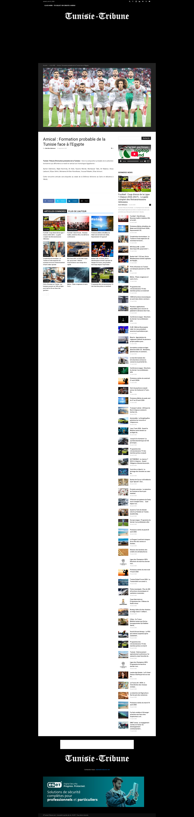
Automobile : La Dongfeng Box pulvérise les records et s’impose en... (140, 420)
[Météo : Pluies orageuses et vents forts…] (78, 275)
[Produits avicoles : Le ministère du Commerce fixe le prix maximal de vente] (123, 491)
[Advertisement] (78, 154)
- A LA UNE (52, 65)
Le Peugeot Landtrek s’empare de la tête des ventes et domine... (140, 541)
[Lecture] (121, 161)
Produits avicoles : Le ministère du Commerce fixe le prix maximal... (140, 491)
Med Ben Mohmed (50, 148)
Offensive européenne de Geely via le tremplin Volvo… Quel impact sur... (140, 501)
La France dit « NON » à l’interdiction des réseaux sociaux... (138, 685)
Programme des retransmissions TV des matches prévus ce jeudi (138, 451)
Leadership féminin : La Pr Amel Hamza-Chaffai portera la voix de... (140, 674)
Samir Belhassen (122, 204)
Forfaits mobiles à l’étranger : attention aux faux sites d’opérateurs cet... (140, 714)
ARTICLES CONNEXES (55, 211)
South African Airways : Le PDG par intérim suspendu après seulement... (140, 633)
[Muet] (145, 161)
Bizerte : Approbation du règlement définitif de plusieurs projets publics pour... (140, 339)
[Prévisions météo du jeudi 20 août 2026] (123, 532)
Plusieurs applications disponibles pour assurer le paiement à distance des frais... (140, 309)
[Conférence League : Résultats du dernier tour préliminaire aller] (123, 319)
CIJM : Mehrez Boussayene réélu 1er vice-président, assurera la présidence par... (139, 329)
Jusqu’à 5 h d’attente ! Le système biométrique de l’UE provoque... (139, 441)
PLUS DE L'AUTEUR (77, 211)
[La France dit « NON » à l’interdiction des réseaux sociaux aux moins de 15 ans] (123, 685)
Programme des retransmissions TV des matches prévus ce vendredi (139, 289)
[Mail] (142, 1)
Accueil (45, 65)
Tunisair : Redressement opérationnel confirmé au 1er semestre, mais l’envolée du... (140, 654)
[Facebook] (132, 1)
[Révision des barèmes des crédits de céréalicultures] (123, 552)
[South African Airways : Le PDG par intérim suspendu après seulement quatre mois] (123, 634)
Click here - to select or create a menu (59, 5)
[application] (134, 154)
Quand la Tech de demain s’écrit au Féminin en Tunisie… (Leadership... (139, 512)
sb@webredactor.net (103, 769)
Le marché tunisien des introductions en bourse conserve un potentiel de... (139, 360)
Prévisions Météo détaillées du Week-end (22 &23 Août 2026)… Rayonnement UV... (140, 228)
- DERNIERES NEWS (72, 229)
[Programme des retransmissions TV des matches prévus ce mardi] (123, 644)
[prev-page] (44, 294)
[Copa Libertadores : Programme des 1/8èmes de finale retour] (123, 601)
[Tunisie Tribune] (97, 16)
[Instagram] (136, 1)
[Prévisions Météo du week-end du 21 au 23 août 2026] (123, 400)
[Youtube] (149, 1)
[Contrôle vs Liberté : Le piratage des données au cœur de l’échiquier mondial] (123, 471)
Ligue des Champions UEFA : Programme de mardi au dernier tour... (139, 664)
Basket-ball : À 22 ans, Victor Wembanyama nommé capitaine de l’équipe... (140, 258)
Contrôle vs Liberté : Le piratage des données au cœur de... (140, 471)
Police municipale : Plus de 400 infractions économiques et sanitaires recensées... (140, 591)
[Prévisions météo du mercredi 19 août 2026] (123, 572)
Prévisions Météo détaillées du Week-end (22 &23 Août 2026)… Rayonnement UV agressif (100, 235)
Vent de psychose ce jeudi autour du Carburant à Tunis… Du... (140, 390)
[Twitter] (146, 1)
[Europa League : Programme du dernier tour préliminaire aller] (123, 522)
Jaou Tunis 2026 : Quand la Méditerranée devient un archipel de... (139, 430)
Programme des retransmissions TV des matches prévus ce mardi (138, 644)
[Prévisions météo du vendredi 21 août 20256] (123, 380)
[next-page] (47, 294)
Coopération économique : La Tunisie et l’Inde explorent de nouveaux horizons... (139, 238)
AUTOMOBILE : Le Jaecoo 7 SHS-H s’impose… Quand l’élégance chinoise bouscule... (140, 461)
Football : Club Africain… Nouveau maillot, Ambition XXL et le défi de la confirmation (78, 235)
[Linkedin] (139, 1)
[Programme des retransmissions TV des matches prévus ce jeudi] (123, 451)
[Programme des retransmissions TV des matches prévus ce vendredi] (102, 275)
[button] (129, 1)
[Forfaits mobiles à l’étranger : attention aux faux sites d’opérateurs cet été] (123, 715)
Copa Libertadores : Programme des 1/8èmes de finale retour (139, 601)
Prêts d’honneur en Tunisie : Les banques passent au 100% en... (140, 269)
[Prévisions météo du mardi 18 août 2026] (123, 705)
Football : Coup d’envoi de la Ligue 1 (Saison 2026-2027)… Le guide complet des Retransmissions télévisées (134, 198)
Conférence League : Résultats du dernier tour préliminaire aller (140, 319)
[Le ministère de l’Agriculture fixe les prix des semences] (123, 695)
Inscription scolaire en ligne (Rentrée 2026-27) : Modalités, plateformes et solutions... (140, 349)
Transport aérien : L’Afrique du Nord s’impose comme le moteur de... (140, 410)
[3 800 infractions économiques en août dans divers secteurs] (123, 299)
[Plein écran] (148, 161)
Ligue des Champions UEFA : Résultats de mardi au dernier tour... (140, 561)
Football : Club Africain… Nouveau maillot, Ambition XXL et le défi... (140, 218)
